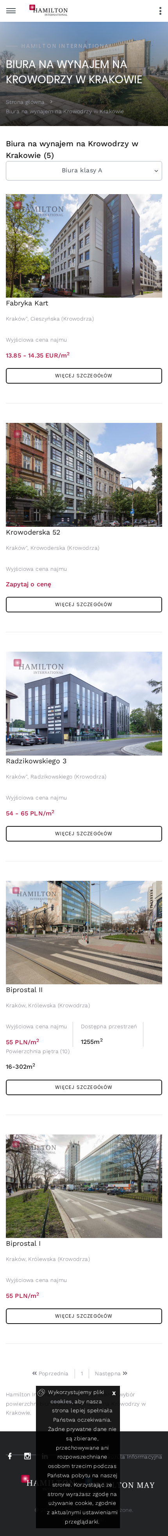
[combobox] (84, 171)
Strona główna (25, 101)
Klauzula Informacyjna (132, 1457)
